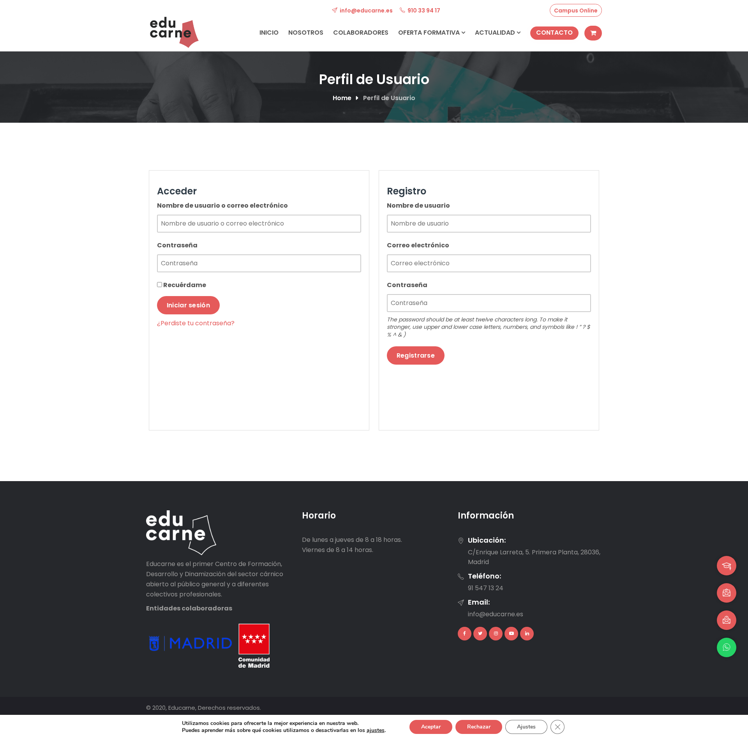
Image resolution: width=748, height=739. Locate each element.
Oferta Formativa (429, 32)
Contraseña (177, 245)
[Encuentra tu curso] (726, 565)
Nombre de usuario (418, 205)
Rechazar (478, 726)
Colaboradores (360, 32)
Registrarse (416, 355)
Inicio (269, 32)
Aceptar (431, 726)
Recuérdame (184, 284)
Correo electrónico (418, 245)
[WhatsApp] (726, 647)
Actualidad (496, 32)
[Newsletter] (726, 593)
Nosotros (305, 32)
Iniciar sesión (188, 305)
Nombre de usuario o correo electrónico (222, 205)
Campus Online (576, 10)
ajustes (376, 730)
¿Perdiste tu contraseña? (196, 323)
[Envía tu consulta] (726, 620)
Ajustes (526, 726)
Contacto (554, 32)
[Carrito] (593, 33)
